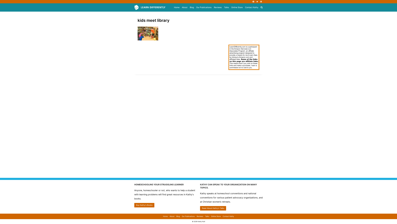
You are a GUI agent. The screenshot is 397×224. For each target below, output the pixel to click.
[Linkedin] (261, 1)
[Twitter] (257, 1)
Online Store (237, 7)
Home (176, 7)
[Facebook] (253, 1)
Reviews (218, 7)
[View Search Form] (262, 7)
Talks (226, 7)
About (184, 7)
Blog (192, 7)
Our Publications (204, 7)
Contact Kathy (251, 7)
